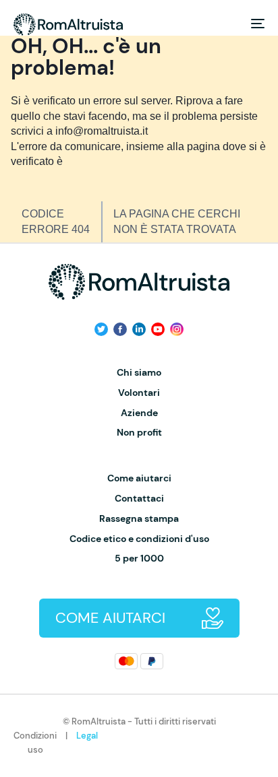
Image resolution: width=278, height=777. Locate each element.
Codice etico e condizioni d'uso (139, 539)
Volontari (139, 393)
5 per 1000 (139, 558)
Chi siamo (139, 372)
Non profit (139, 432)
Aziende (139, 413)
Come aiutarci (139, 478)
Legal (87, 735)
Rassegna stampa (139, 519)
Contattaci (139, 498)
